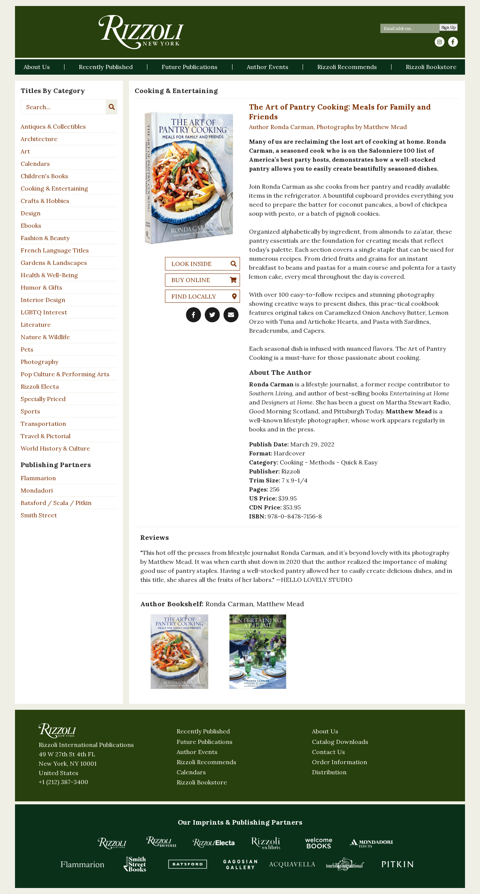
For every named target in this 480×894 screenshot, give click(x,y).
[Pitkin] (397, 863)
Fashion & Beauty (45, 238)
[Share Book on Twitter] (212, 314)
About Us (325, 731)
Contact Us (328, 752)
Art (25, 151)
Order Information (339, 762)
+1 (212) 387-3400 (63, 782)
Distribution (329, 772)
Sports (30, 411)
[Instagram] (439, 42)
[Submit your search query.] (111, 106)
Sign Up (448, 27)
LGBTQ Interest (44, 312)
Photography (39, 361)
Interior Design (43, 300)
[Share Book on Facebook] (193, 314)
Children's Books (44, 176)
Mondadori (37, 490)
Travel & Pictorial (45, 436)
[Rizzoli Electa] (214, 842)
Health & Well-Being (49, 275)
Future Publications (204, 741)
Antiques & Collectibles (53, 126)
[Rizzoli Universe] (161, 841)
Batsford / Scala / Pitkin (56, 502)
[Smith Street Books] (135, 863)
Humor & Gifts (41, 287)
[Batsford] (187, 863)
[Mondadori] (371, 842)
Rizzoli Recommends (206, 762)
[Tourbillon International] (345, 863)
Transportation (43, 423)
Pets (27, 349)
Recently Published (203, 731)
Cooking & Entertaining (54, 188)
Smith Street (39, 515)
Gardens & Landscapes (54, 262)
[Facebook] (453, 42)
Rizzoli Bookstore (202, 782)
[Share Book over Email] (231, 314)
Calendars (35, 163)
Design (30, 213)
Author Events (197, 752)
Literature (36, 324)
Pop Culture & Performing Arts (65, 374)
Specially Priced (43, 399)
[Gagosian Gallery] (240, 863)
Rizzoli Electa (40, 386)
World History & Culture (55, 448)
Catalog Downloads (340, 741)
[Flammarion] (82, 863)
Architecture (39, 139)
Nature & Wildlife (45, 337)
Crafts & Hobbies (45, 200)
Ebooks (31, 225)
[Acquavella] (292, 863)
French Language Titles (55, 250)
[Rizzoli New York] (141, 32)
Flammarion (38, 478)
